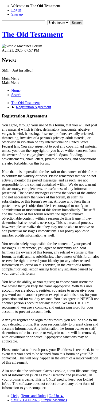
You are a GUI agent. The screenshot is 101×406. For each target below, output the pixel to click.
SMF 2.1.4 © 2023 (25, 400)
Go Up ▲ (56, 396)
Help (15, 396)
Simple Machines (54, 400)
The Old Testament (32, 34)
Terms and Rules (33, 396)
